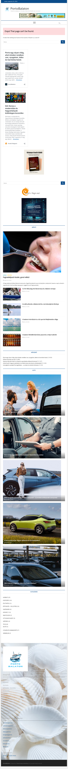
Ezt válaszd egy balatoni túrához (13, 412)
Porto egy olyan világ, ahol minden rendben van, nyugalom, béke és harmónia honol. (25, 357)
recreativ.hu (6, 740)
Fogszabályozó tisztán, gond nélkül (16, 277)
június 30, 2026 (8, 414)
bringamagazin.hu (7, 734)
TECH (4, 624)
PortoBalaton (19, 8)
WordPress (25, 763)
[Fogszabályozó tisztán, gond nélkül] (34, 251)
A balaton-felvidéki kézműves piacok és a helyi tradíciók (39, 335)
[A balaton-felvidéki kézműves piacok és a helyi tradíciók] (12, 340)
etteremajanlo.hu (7, 728)
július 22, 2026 (26, 291)
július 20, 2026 (26, 321)
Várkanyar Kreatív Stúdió (9, 755)
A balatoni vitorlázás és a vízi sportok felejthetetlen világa (40, 319)
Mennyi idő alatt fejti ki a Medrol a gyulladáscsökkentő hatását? (20, 361)
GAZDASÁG (6, 609)
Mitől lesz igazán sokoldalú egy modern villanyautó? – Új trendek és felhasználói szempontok (30, 497)
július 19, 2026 (26, 337)
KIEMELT (5, 612)
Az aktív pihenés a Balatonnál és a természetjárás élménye (40, 304)
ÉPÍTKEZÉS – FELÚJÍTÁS (10, 606)
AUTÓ (4, 626)
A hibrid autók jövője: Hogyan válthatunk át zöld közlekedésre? (22, 540)
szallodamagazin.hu (8, 725)
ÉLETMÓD (6, 603)
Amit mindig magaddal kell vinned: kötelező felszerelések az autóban (23, 455)
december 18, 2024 (9, 585)
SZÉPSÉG (5, 621)
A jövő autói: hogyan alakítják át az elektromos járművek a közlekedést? (22, 363)
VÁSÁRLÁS (6, 633)
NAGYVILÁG (6, 615)
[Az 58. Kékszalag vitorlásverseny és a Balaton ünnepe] (12, 294)
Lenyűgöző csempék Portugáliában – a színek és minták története (21, 365)
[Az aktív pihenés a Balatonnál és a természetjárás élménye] (12, 309)
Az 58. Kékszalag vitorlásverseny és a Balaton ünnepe (38, 289)
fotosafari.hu (6, 743)
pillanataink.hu (7, 737)
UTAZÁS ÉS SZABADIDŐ (10, 630)
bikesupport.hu (7, 731)
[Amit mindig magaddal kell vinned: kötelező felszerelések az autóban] (34, 437)
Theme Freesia (19, 763)
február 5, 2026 (8, 456)
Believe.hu (5, 746)
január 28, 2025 (8, 542)
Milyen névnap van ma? (9, 359)
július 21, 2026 (26, 306)
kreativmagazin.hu (7, 722)
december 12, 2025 (9, 499)
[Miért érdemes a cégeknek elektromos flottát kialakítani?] (34, 566)
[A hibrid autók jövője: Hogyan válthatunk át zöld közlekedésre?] (34, 523)
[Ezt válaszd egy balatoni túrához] (34, 395)
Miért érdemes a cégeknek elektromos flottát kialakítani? (20, 583)
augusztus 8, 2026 (7, 280)
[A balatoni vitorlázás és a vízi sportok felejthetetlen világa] (12, 324)
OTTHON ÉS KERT (8, 618)
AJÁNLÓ (5, 274)
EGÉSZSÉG (9, 274)
